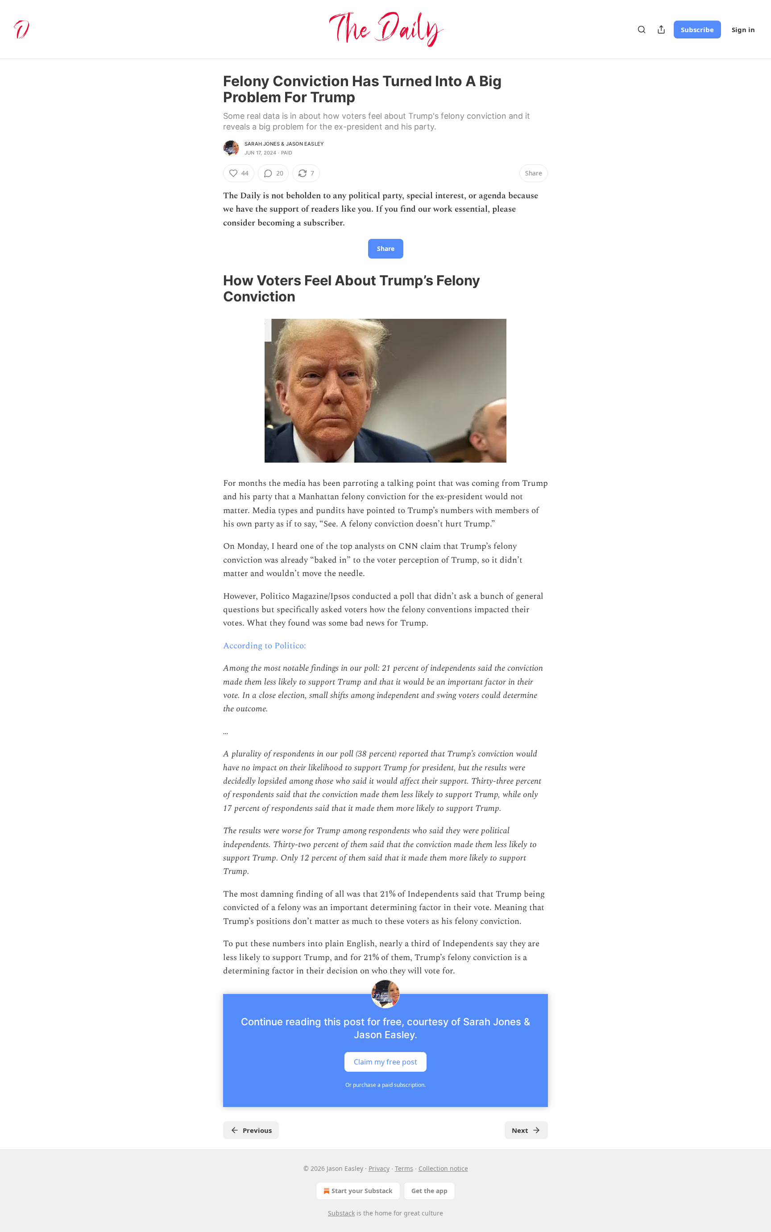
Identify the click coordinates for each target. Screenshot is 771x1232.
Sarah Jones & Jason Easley (284, 144)
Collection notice (443, 1168)
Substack (341, 1213)
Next (520, 1130)
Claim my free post (385, 1062)
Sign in (743, 29)
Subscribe (697, 29)
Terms (404, 1168)
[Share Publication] (661, 29)
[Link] (210, 288)
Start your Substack (362, 1190)
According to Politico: (264, 645)
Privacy (379, 1168)
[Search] (642, 29)
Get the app (429, 1190)
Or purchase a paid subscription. (385, 1085)
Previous (257, 1130)
